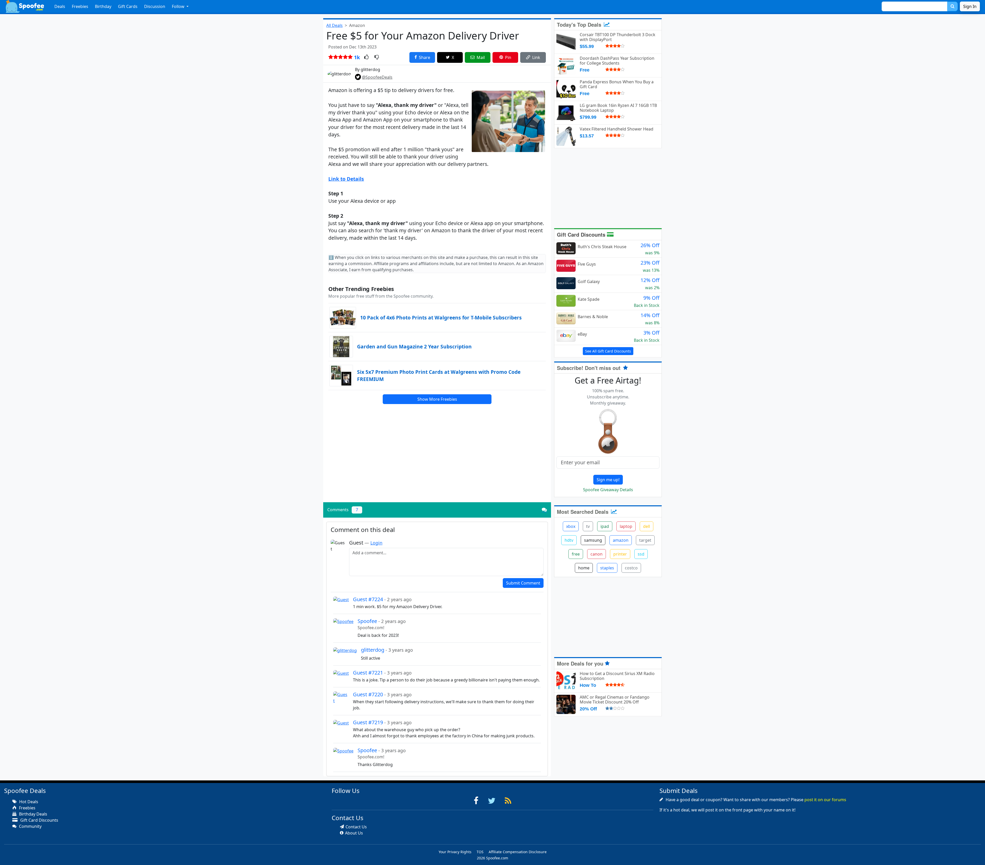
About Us (354, 833)
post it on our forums (825, 799)
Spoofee (382, 621)
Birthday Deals (32, 814)
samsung (593, 540)
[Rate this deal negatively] (376, 57)
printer (620, 554)
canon (596, 554)
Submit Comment (523, 583)
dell (646, 526)
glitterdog (387, 649)
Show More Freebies (437, 399)
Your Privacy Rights (455, 851)
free (576, 554)
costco (631, 568)
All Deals (334, 25)
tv (588, 526)
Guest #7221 (382, 672)
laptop (626, 526)
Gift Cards (127, 6)
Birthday (103, 6)
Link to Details (346, 178)
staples (607, 568)
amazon (620, 540)
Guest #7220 (382, 694)
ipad (604, 526)
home (583, 568)
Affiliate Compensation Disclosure (518, 851)
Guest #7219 (382, 722)
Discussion (154, 6)
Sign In (970, 6)
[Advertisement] (437, 462)
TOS (480, 851)
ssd (641, 554)
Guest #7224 (382, 599)
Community (30, 826)
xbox (570, 526)
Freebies (80, 6)
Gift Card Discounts (582, 234)
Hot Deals (28, 801)
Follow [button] (178, 6)
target (645, 540)
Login (376, 543)
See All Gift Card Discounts (608, 351)
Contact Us (356, 827)
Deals (59, 6)
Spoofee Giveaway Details (608, 489)
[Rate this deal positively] (366, 57)
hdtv (569, 540)
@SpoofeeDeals (377, 77)
